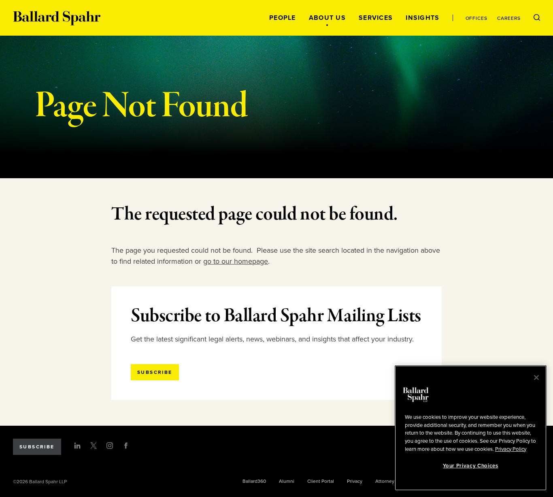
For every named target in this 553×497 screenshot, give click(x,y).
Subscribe (37, 447)
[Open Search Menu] (537, 17)
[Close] (536, 377)
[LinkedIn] (77, 445)
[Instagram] (109, 445)
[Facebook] (125, 445)
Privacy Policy (510, 449)
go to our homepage (235, 261)
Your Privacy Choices (470, 466)
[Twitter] (93, 445)
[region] (471, 428)
